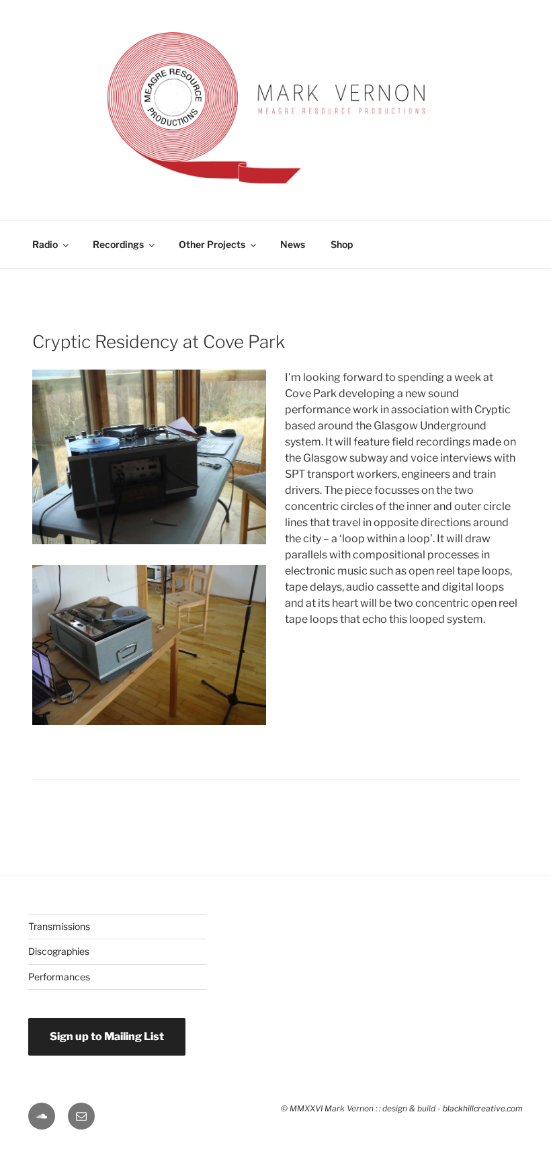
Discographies (58, 951)
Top (519, 1087)
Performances (59, 976)
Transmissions (59, 926)
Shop (342, 244)
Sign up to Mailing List (107, 1036)
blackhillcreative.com (483, 1108)
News (292, 244)
